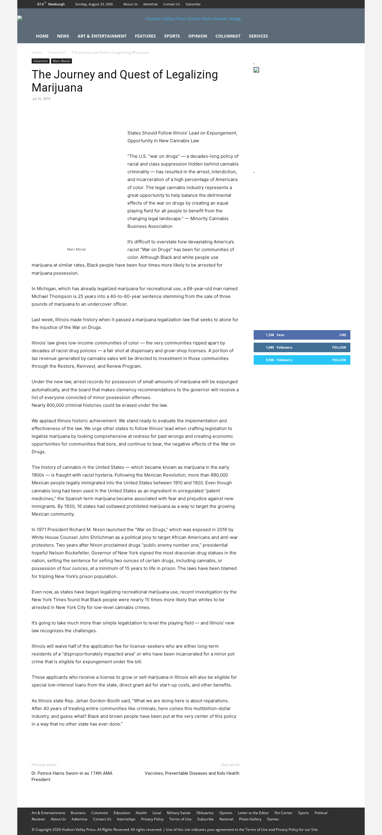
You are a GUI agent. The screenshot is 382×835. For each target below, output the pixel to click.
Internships (126, 819)
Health (141, 812)
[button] (343, 36)
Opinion (197, 36)
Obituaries (205, 812)
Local (157, 812)
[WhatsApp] (79, 112)
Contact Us (171, 4)
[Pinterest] (65, 112)
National (226, 819)
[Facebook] (326, 4)
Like (342, 335)
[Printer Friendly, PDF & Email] (210, 740)
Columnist (228, 36)
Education (122, 812)
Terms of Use (180, 819)
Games (273, 819)
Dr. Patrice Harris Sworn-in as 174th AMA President (72, 776)
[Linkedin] (92, 112)
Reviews (38, 819)
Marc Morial (61, 61)
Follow (339, 347)
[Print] (106, 112)
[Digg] (134, 112)
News (63, 36)
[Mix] (120, 112)
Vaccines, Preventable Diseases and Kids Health (192, 773)
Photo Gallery (250, 819)
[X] (345, 4)
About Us (130, 4)
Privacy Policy (152, 819)
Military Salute (179, 812)
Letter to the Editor (253, 812)
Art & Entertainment (102, 36)
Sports (172, 36)
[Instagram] (336, 4)
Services (258, 36)
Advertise (150, 4)
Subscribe (193, 4)
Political (321, 812)
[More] (147, 112)
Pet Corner (283, 812)
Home (42, 36)
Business (78, 812)
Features (145, 36)
